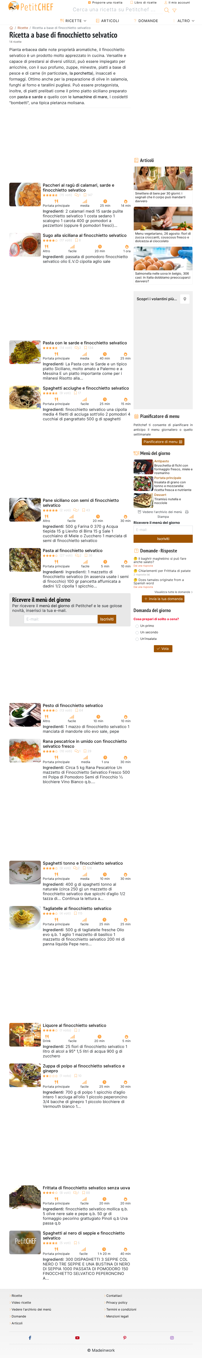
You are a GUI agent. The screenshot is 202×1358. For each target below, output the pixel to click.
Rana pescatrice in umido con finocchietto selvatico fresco (85, 744)
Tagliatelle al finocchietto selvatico (77, 908)
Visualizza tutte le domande (172, 592)
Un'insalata (148, 639)
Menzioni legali (117, 1316)
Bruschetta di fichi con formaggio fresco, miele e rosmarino (173, 469)
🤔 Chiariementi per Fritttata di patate (162, 571)
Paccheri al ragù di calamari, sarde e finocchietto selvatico (78, 188)
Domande (147, 21)
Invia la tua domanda (165, 599)
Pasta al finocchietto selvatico (73, 550)
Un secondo (149, 632)
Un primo (147, 626)
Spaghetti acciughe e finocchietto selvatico (86, 388)
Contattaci (114, 1296)
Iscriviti (107, 619)
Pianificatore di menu (161, 442)
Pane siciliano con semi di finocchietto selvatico (81, 503)
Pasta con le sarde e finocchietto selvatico (85, 342)
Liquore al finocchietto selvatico (74, 1025)
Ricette (73, 21)
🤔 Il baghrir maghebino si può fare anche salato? (160, 560)
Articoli (109, 21)
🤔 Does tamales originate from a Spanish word (159, 581)
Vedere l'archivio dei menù (161, 512)
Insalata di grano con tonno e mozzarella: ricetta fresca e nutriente (172, 486)
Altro (183, 21)
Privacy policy (116, 1302)
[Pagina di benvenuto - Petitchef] (11, 28)
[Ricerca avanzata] (174, 10)
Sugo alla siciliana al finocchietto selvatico (85, 235)
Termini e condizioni (121, 1309)
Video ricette (21, 1302)
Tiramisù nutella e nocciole (167, 501)
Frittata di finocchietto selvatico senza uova (86, 1187)
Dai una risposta (143, 565)
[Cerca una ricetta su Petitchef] (167, 9)
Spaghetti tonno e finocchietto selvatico (83, 863)
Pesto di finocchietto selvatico (73, 705)
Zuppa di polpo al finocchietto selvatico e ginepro (84, 1068)
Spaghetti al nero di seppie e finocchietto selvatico (84, 1235)
